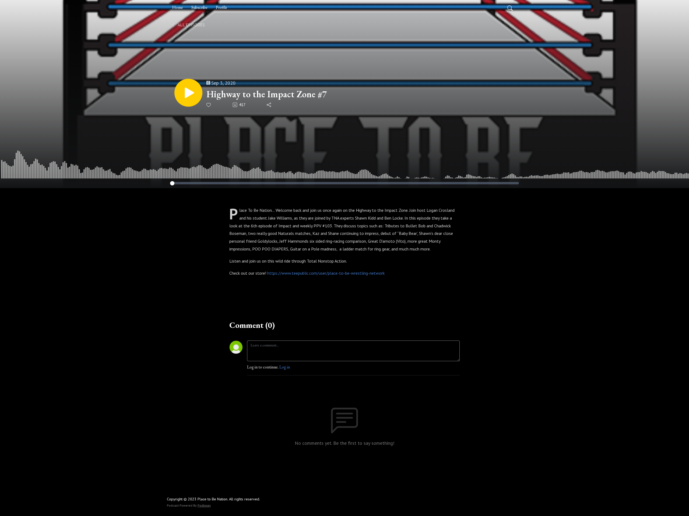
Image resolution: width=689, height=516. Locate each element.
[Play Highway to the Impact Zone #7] (188, 93)
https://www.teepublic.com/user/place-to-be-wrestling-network (326, 273)
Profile (221, 7)
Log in (284, 367)
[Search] (510, 7)
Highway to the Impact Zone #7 (266, 94)
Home (177, 7)
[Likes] (209, 105)
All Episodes (191, 24)
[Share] (269, 105)
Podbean (204, 505)
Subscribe (199, 7)
